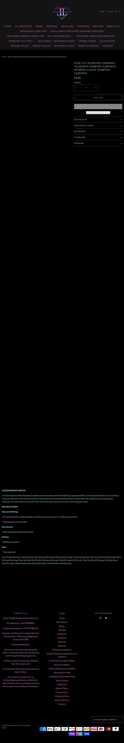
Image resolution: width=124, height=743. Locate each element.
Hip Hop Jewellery (62, 664)
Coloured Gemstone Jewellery (62, 668)
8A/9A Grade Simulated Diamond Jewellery (77, 31)
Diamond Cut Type (62, 672)
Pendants (83, 26)
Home (8, 26)
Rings (39, 26)
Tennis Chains (87, 41)
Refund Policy (20, 46)
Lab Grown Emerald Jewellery (25, 36)
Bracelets (113, 26)
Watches (98, 26)
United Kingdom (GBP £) (105, 719)
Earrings (52, 26)
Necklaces (67, 26)
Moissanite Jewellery (33, 31)
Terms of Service (88, 46)
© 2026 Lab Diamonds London (12, 725)
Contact (108, 46)
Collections (107, 41)
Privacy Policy (42, 46)
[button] (98, 106)
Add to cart (98, 97)
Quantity (77, 82)
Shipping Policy (64, 46)
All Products (23, 26)
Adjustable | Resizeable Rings (56, 41)
